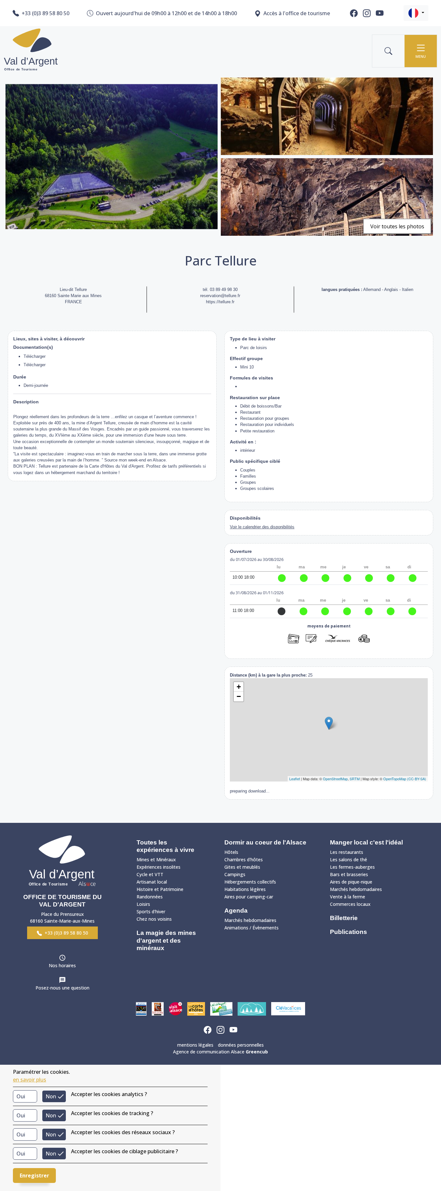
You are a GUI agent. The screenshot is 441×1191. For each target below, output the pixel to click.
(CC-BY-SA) (416, 778)
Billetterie (344, 918)
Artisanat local (152, 882)
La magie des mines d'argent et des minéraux (166, 940)
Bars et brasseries (349, 874)
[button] (416, 13)
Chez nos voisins (154, 919)
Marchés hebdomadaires (250, 920)
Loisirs (143, 904)
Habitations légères (245, 889)
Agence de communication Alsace (220, 1052)
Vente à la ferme (347, 897)
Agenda (236, 910)
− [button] (239, 696)
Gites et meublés (242, 867)
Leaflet (294, 778)
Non (51, 1096)
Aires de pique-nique (351, 882)
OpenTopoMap (394, 778)
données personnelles (241, 1045)
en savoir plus (29, 1079)
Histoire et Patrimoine (160, 889)
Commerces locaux (350, 904)
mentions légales (195, 1045)
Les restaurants (346, 852)
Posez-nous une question (62, 988)
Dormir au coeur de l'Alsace (265, 842)
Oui (20, 1096)
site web (329, 649)
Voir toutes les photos (397, 226)
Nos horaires (62, 965)
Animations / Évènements (251, 928)
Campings (234, 874)
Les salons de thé (348, 859)
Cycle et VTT (150, 874)
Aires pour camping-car (248, 897)
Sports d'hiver (151, 911)
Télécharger (35, 356)
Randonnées (150, 897)
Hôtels (231, 852)
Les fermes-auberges (352, 867)
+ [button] (239, 687)
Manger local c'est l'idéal (366, 842)
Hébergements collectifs (250, 882)
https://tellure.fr (220, 301)
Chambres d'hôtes (243, 859)
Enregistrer (34, 1175)
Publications (348, 931)
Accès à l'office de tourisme (296, 13)
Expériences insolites (158, 867)
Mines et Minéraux (156, 859)
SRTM (355, 778)
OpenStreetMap (335, 778)
